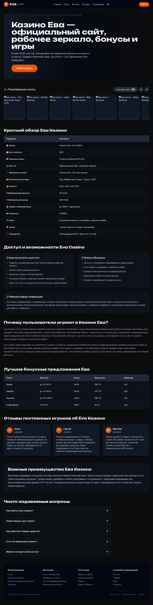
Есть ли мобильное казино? (57, 541)
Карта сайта (114, 594)
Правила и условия (15, 578)
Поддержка (98, 4)
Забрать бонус (24, 68)
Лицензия (12, 584)
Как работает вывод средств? (57, 531)
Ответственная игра (51, 574)
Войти (144, 4)
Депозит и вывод (85, 574)
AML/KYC (142, 594)
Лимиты (81, 581)
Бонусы (75, 4)
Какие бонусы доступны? (57, 521)
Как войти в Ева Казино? (57, 510)
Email (115, 581)
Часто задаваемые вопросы (54, 581)
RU (108, 4)
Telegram (117, 578)
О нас (10, 574)
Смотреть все (123, 89)
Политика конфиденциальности (21, 581)
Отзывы (86, 4)
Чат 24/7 (116, 574)
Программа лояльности (53, 584)
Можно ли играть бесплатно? (57, 552)
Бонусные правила (85, 578)
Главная (57, 4)
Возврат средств (85, 584)
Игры (66, 4)
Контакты (117, 584)
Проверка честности (51, 578)
